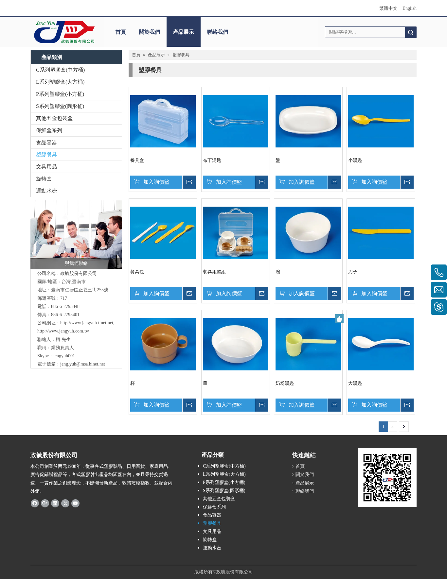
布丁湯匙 (212, 160)
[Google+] (45, 503)
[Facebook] (35, 503)
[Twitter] (65, 503)
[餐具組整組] (235, 232)
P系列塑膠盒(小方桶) (60, 94)
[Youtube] (75, 503)
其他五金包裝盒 (54, 118)
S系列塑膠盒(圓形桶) (60, 106)
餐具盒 (137, 160)
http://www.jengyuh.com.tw (63, 331)
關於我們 (149, 32)
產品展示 (183, 32)
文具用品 (46, 166)
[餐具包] (163, 232)
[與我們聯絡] (76, 234)
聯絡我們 (217, 32)
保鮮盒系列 (49, 130)
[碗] (308, 232)
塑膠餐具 (46, 154)
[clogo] (64, 32)
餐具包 (137, 271)
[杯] (163, 343)
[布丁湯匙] (235, 120)
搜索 (410, 32)
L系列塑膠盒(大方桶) (60, 82)
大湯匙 (355, 383)
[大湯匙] (381, 343)
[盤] (308, 120)
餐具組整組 (214, 271)
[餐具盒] (163, 120)
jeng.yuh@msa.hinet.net (82, 364)
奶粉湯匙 (285, 383)
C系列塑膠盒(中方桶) (60, 70)
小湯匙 (355, 160)
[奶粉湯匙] (308, 343)
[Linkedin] (55, 503)
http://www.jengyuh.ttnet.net (86, 322)
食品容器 (46, 142)
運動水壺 (46, 191)
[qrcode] (387, 477)
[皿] (235, 343)
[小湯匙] (381, 120)
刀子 (352, 271)
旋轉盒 (44, 178)
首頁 (121, 32)
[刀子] (381, 232)
